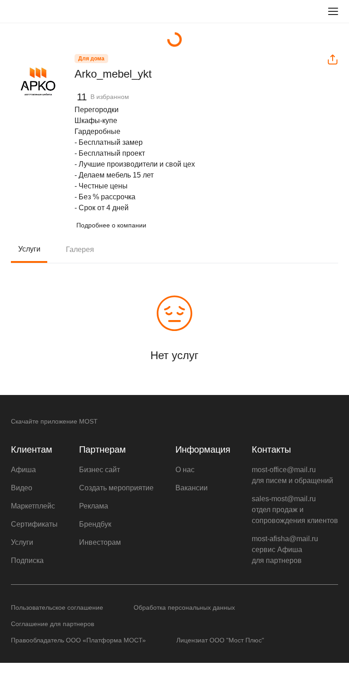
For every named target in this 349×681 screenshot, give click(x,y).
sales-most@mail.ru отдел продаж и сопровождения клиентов (295, 509)
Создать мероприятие (116, 488)
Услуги (29, 249)
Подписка (27, 560)
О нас (184, 470)
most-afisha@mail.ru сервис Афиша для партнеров (285, 549)
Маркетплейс (33, 506)
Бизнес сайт (99, 470)
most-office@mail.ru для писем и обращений (292, 475)
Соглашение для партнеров (52, 623)
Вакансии (191, 488)
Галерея (80, 249)
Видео (21, 488)
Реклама (93, 506)
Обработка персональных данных (184, 607)
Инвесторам (100, 542)
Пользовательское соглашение (57, 607)
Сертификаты (34, 524)
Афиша (23, 470)
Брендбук (95, 524)
